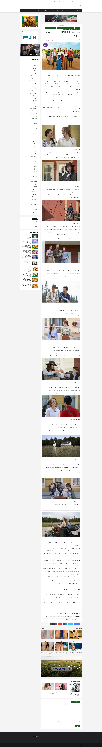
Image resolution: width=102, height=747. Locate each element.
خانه (80, 10)
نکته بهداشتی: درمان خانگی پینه (33, 54)
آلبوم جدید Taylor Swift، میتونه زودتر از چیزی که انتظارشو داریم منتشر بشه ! (74, 694)
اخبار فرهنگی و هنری (64, 27)
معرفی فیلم (34, 199)
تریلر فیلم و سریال (33, 197)
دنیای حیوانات (35, 146)
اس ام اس (34, 164)
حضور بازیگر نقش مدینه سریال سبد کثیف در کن (49, 691)
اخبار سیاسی (34, 83)
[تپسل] (22, 31)
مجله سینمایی (34, 196)
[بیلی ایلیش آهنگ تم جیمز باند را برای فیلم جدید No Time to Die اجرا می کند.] (61, 686)
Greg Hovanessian (73, 616)
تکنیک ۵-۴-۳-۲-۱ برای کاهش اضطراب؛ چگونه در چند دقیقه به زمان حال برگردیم (26, 241)
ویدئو (36, 211)
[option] (61, 666)
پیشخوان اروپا (35, 116)
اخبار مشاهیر (72, 10)
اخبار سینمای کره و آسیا (32, 86)
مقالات (36, 209)
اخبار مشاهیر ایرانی (33, 105)
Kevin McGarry (58, 616)
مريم (77, 40)
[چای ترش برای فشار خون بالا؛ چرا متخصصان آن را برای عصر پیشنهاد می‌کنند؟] (35, 252)
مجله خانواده (35, 183)
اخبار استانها (34, 67)
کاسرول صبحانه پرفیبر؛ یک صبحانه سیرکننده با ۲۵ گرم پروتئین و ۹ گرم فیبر (27, 274)
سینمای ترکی (34, 90)
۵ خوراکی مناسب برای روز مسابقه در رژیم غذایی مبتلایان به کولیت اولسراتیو (26, 246)
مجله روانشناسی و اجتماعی (32, 193)
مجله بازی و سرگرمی (34, 179)
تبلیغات (68, 1)
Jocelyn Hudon (62, 616)
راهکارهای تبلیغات (33, 191)
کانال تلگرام (37, 10)
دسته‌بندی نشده (47, 27)
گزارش (53, 10)
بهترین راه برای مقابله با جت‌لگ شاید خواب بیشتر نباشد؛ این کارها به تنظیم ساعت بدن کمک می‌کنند (26, 257)
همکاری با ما (64, 1)
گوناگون (78, 662)
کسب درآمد (35, 158)
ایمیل (79, 721)
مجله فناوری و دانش (33, 204)
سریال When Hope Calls (47, 618)
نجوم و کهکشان (34, 174)
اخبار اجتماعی (34, 65)
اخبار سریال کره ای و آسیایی (31, 80)
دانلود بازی (34, 131)
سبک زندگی (35, 149)
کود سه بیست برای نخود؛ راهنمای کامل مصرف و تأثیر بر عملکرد (69, 667)
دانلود (41, 10)
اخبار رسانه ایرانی (33, 75)
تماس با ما (59, 1)
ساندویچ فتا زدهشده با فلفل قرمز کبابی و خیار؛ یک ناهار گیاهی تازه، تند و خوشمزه (26, 285)
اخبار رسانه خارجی (77, 27)
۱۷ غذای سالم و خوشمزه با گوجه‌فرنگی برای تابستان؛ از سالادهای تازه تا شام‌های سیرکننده (27, 280)
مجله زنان (35, 184)
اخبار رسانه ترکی (33, 77)
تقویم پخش (34, 81)
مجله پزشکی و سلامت (34, 181)
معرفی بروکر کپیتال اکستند (33, 740)
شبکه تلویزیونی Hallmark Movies (76, 619)
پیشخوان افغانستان (34, 118)
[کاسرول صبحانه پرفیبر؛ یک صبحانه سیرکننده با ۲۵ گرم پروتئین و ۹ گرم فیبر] (35, 275)
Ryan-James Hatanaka (77, 618)
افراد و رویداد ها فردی (34, 113)
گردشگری (45, 10)
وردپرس (36, 226)
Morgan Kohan (53, 616)
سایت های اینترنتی (33, 156)
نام (79, 717)
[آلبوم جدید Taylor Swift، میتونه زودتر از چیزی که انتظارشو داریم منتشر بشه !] (74, 687)
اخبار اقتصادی (34, 68)
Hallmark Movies (67, 616)
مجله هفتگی (35, 186)
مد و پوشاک (34, 171)
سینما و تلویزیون (62, 10)
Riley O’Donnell (48, 616)
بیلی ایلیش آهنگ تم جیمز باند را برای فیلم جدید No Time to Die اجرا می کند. (61, 692)
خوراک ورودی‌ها (35, 223)
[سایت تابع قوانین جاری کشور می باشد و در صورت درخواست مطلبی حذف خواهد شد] (61, 18)
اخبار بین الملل (34, 70)
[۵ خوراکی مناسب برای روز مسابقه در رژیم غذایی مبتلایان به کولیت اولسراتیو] (35, 247)
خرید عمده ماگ (37, 739)
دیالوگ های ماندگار (34, 148)
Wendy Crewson (62, 618)
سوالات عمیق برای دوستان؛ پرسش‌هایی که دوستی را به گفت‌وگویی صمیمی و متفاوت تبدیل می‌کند (27, 263)
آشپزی (36, 62)
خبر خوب (35, 188)
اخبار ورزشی (34, 96)
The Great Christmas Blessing (69, 618)
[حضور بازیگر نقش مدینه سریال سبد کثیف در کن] (48, 686)
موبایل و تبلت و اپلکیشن (32, 173)
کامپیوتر (35, 169)
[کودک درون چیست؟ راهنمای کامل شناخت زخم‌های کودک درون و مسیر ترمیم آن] (35, 236)
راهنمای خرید (34, 168)
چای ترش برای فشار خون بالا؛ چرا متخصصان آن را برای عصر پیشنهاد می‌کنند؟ (26, 251)
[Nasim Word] (80, 5)
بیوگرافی (67, 10)
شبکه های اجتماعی (77, 29)
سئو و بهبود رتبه (34, 154)
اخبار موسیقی (34, 95)
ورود (36, 221)
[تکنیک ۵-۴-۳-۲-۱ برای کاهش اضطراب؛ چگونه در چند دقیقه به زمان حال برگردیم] (35, 241)
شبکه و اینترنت (35, 153)
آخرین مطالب (71, 1)
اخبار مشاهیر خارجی (53, 27)
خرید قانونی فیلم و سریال (32, 130)
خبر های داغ (35, 123)
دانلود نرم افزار (34, 138)
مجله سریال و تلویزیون (71, 29)
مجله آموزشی (35, 176)
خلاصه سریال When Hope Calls (55, 618)
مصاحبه (49, 10)
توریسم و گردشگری (34, 121)
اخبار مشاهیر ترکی (33, 106)
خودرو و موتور (35, 125)
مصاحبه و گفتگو (35, 206)
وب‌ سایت (59, 721)
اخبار (77, 10)
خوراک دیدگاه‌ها (35, 224)
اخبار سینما (34, 85)
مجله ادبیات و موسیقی (34, 178)
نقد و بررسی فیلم (33, 201)
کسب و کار (34, 189)
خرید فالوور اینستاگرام (31, 739)
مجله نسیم (57, 10)
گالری (36, 159)
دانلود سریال (34, 133)
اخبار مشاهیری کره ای (33, 110)
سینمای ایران (34, 88)
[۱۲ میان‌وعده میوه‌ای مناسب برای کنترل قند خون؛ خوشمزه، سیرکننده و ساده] (35, 269)
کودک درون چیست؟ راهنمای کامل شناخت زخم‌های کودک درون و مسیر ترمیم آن (30, 25)
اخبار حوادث (34, 72)
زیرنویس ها (34, 139)
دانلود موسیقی (34, 136)
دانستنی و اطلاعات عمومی (33, 126)
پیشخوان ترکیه (35, 120)
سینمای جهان (33, 91)
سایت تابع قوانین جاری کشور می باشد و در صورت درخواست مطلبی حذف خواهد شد (61, 14)
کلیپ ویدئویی (34, 212)
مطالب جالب (65, 29)
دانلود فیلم (34, 135)
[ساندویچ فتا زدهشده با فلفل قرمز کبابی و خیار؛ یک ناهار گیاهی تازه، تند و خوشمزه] (35, 286)
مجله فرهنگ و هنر (33, 202)
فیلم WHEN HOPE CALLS (68, 619)
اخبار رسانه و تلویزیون (73, 25)
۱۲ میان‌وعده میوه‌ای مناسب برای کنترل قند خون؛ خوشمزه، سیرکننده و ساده (26, 269)
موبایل (26, 739)
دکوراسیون (34, 166)
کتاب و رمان (34, 141)
